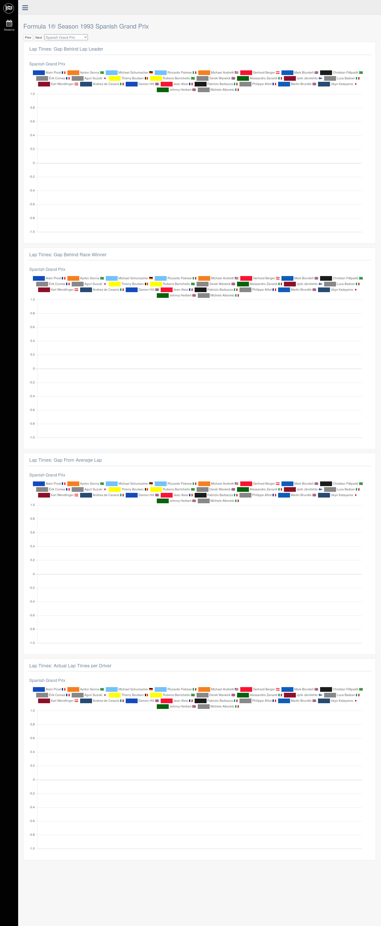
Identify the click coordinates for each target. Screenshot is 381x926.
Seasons (9, 29)
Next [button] (39, 37)
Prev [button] (28, 37)
